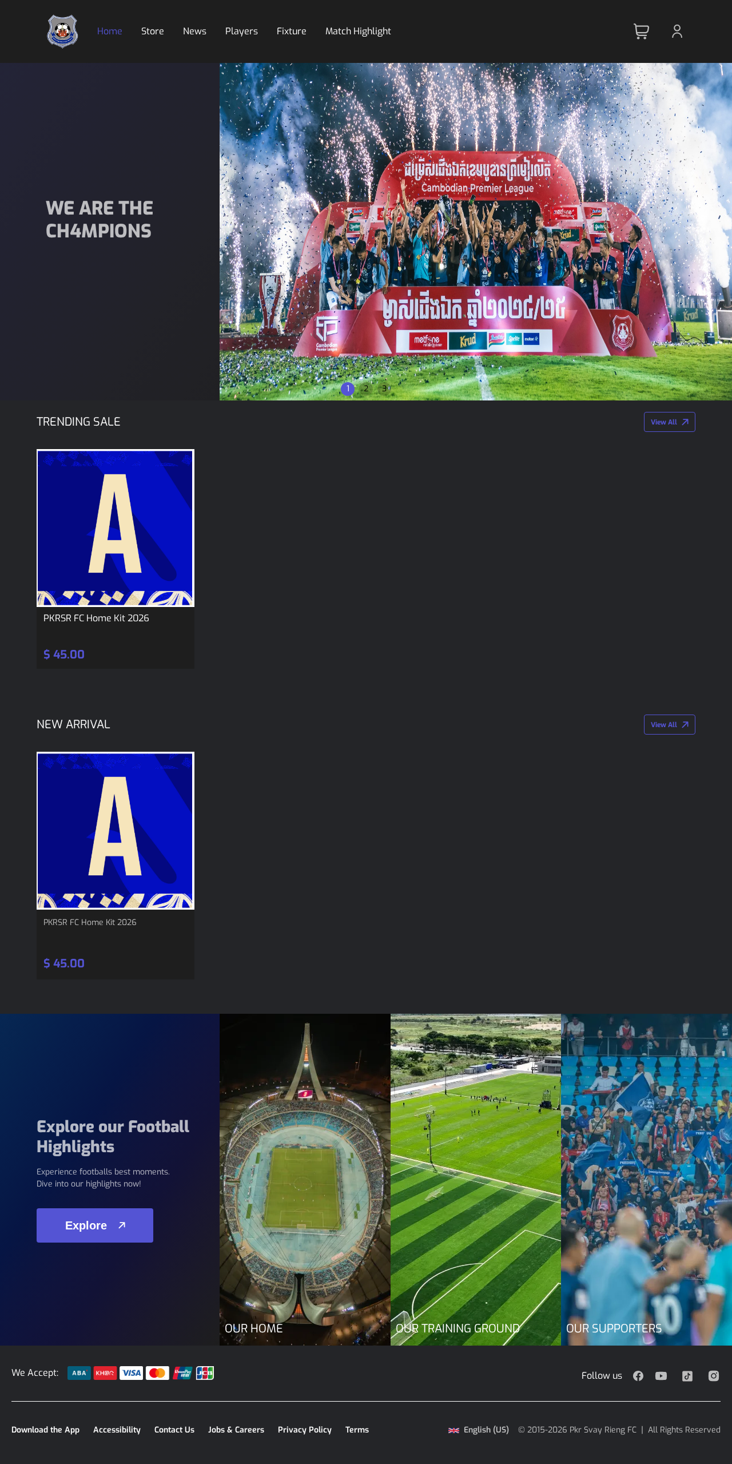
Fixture (292, 31)
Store (152, 31)
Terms (357, 1430)
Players (241, 31)
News (194, 31)
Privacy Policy (305, 1430)
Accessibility (117, 1430)
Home (109, 31)
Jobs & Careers (236, 1430)
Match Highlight (358, 31)
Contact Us (174, 1430)
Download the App (45, 1430)
